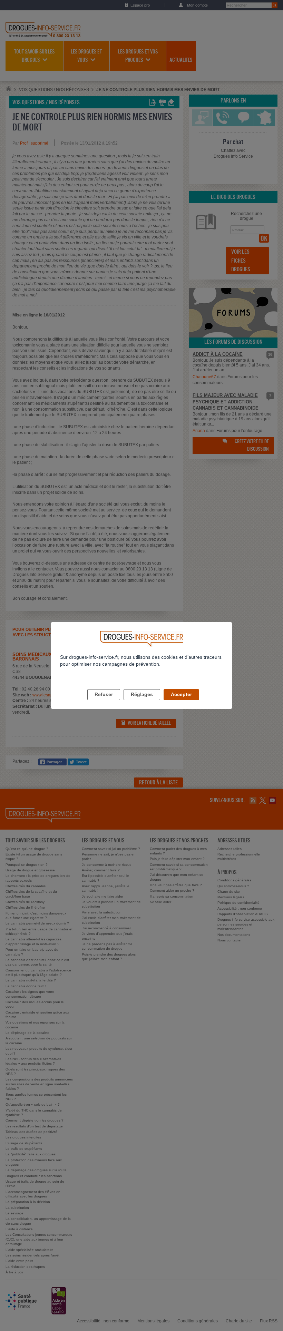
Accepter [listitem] (181, 694)
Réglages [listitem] (142, 694)
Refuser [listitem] (104, 694)
